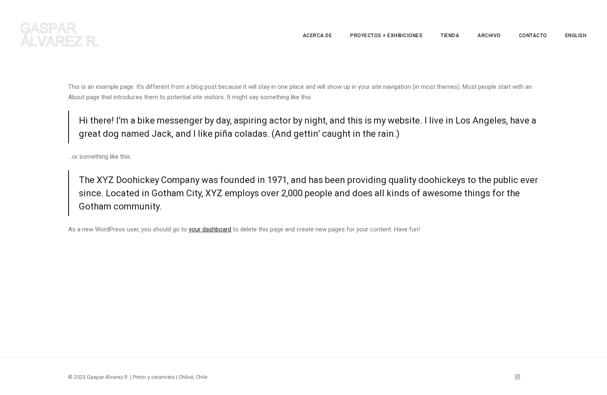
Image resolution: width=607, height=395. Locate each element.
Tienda (450, 35)
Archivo (489, 35)
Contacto (533, 35)
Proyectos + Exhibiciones (386, 35)
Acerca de (317, 35)
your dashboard (210, 229)
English (576, 35)
